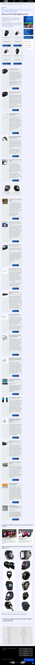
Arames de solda (27, 39)
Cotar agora (7, 45)
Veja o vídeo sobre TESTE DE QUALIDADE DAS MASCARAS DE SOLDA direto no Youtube (9, 542)
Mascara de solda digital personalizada (7, 9)
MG (5, 623)
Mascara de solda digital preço (6, 11)
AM (30, 623)
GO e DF (27, 623)
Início (26, 648)
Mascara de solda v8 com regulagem (18, 9)
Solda (25, 48)
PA (3, 625)
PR (12, 623)
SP (10, 623)
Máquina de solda (27, 41)
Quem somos (30, 1)
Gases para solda (27, 43)
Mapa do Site (26, 655)
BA (21, 623)
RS (17, 623)
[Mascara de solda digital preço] (7, 33)
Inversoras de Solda (27, 46)
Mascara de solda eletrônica (27, 9)
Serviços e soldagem (27, 45)
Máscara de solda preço (14, 11)
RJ (3, 623)
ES (8, 623)
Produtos (21, 1)
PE (19, 623)
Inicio (14, 1)
